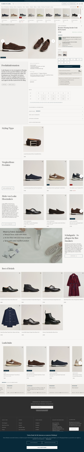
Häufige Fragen (22, 427)
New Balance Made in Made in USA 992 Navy (57, 20)
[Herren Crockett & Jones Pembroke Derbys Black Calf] (52, 285)
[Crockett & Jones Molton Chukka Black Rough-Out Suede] (31, 298)
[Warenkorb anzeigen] (82, 4)
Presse (3, 429)
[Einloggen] (77, 4)
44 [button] (79, 59)
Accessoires (19, 7)
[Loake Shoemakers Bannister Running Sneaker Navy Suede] (5, 19)
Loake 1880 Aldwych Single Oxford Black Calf (30, 332)
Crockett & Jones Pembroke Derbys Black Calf (52, 299)
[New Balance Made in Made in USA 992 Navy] (58, 19)
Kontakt (20, 425)
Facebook (37, 425)
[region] (42, 389)
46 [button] (66, 62)
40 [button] (60, 59)
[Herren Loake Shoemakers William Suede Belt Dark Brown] (33, 139)
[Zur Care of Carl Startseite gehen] (6, 3)
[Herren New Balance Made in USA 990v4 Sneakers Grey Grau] (31, 13)
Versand (20, 423)
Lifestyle (31, 7)
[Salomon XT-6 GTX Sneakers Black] (49, 19)
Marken (35, 7)
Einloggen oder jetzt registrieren (67, 46)
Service (64, 3)
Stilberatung (72, 3)
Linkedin (37, 429)
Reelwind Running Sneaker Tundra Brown (12, 374)
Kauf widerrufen (22, 429)
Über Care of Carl (5, 425)
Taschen (27, 7)
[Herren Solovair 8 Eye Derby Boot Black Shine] (52, 317)
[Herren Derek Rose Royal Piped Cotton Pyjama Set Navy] (10, 317)
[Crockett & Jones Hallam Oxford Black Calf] (10, 298)
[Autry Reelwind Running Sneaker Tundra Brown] (14, 19)
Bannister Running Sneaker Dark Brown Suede (36, 374)
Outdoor (39, 7)
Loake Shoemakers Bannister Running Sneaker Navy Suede (4, 20)
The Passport (4, 423)
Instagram (37, 423)
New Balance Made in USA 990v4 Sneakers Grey (31, 20)
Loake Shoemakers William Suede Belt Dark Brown (32, 154)
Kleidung (11, 7)
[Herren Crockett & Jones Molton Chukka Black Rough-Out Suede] (31, 285)
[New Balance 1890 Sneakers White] (66, 19)
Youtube (37, 427)
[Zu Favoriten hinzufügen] (42, 127)
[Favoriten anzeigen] (79, 3)
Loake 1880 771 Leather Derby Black (31, 223)
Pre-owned (47, 7)
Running (43, 7)
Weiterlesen (48, 438)
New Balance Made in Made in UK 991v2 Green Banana (40, 20)
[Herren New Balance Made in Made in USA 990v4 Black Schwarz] (75, 13)
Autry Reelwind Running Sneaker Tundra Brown (13, 20)
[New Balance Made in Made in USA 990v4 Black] (75, 19)
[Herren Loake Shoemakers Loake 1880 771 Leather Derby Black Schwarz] (33, 207)
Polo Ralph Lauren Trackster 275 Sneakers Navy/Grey (22, 20)
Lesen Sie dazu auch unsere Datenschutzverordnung (42, 410)
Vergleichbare (8, 163)
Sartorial (4, 84)
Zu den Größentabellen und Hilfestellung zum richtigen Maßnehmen (46, 102)
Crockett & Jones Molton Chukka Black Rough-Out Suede (31, 299)
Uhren (24, 7)
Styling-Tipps (8, 128)
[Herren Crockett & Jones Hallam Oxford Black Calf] (10, 285)
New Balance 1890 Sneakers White (65, 20)
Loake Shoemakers (62, 25)
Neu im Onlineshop (5, 7)
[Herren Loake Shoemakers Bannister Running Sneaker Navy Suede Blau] (5, 13)
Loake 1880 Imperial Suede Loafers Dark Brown (56, 223)
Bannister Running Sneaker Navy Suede (57, 374)
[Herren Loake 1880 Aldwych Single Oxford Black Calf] (31, 317)
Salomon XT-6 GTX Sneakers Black (48, 20)
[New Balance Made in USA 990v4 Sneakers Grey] (31, 19)
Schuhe (15, 7)
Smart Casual (12, 84)
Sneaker (7, 24)
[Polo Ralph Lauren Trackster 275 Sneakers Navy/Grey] (23, 19)
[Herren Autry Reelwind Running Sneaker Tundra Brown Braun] (14, 13)
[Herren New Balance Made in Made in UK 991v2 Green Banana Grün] (40, 13)
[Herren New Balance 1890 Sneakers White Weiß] (66, 13)
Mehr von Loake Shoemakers (9, 197)
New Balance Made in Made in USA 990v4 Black (75, 20)
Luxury (51, 7)
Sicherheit (4, 427)
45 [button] (60, 62)
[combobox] (80, 7)
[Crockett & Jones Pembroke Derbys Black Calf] (52, 298)
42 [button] (66, 59)
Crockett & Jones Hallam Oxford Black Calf (8, 299)
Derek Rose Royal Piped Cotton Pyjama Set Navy (9, 332)
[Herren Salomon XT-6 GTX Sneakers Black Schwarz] (49, 13)
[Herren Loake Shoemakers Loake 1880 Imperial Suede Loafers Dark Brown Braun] (56, 207)
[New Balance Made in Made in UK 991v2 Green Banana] (40, 19)
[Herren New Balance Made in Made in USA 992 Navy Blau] (58, 13)
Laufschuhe (12, 24)
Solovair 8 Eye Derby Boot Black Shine (50, 332)
